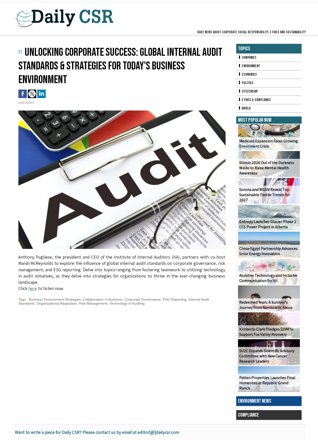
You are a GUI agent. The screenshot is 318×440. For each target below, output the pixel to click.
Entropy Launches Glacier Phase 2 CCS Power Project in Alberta (267, 224)
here (32, 288)
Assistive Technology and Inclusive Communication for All (268, 278)
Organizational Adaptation (57, 303)
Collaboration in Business (102, 299)
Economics (249, 74)
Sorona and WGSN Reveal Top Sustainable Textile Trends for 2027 (264, 195)
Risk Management (93, 303)
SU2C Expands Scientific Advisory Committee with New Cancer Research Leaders (266, 356)
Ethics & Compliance (256, 100)
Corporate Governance (142, 299)
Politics (247, 83)
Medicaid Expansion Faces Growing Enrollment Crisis (268, 143)
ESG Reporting (174, 299)
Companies (248, 57)
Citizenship (249, 91)
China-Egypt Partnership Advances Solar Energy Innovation (268, 251)
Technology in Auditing (127, 303)
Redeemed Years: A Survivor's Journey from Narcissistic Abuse (266, 305)
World (246, 108)
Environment (250, 66)
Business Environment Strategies (55, 299)
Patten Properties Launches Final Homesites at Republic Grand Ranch (267, 383)
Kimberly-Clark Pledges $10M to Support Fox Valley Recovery (266, 332)
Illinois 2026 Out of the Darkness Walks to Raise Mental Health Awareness (266, 168)
